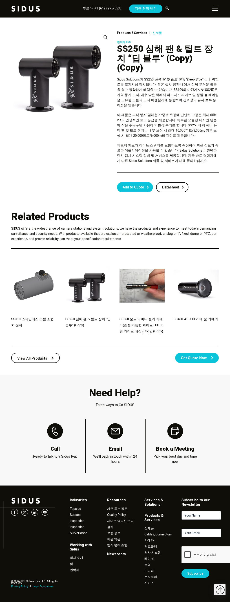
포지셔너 (150, 577)
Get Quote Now (194, 358)
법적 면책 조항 (117, 545)
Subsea (75, 515)
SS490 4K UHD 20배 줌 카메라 (196, 319)
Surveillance (78, 533)
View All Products (32, 358)
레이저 (149, 558)
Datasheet (170, 187)
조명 (147, 564)
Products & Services (132, 33)
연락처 (74, 570)
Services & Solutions (153, 502)
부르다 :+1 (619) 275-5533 (102, 8)
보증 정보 (113, 533)
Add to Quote (133, 187)
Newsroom (116, 554)
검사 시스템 (152, 552)
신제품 (157, 33)
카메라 (149, 540)
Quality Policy (116, 515)
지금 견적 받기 (146, 9)
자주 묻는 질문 (117, 508)
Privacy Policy (19, 586)
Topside (75, 508)
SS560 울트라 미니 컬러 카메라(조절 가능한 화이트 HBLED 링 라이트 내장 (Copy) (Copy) (141, 325)
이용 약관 (113, 539)
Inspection (77, 521)
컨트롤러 (150, 546)
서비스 (149, 583)
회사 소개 (76, 557)
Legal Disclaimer (43, 586)
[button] (106, 37)
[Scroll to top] (220, 589)
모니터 (149, 571)
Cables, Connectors (158, 534)
